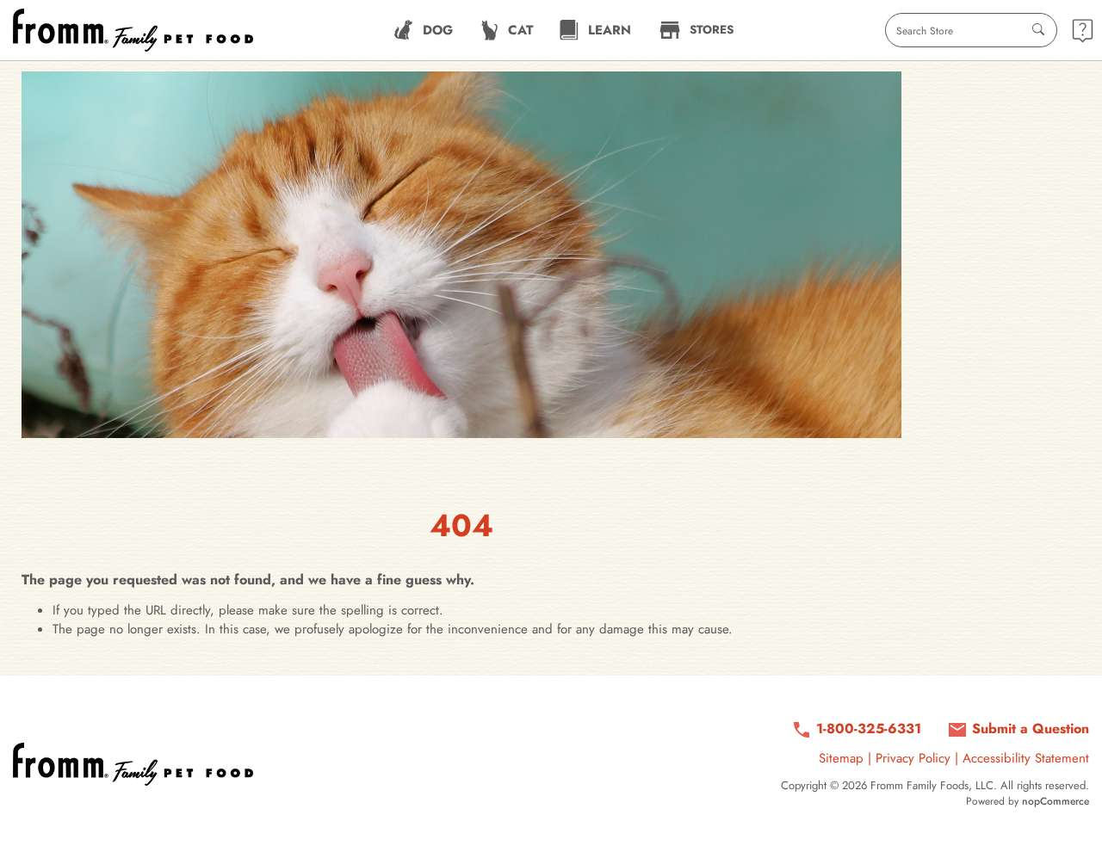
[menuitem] (423, 30)
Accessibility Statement (1026, 758)
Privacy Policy (913, 758)
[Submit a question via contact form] (1083, 30)
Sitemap (841, 758)
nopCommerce (1055, 801)
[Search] (1038, 30)
